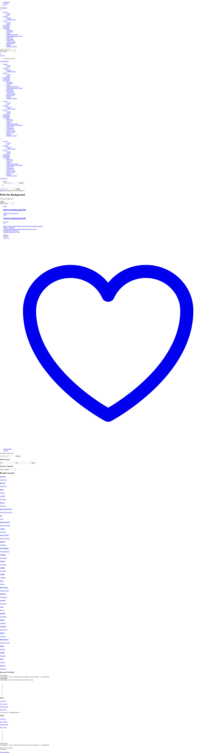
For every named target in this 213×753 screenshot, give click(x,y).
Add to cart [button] (6, 238)
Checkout (5, 3)
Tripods (9, 22)
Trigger (8, 33)
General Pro (4, 712)
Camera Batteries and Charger (14, 36)
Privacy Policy (4, 704)
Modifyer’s (9, 30)
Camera (5, 12)
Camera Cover (10, 40)
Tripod (5, 21)
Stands (8, 24)
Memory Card (10, 43)
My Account (3, 709)
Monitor (9, 45)
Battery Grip (10, 37)
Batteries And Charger (12, 34)
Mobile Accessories (12, 46)
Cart (4, 5)
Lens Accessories (11, 42)
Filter (33, 463)
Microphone (6, 25)
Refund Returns (4, 707)
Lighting (5, 16)
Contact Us (3, 701)
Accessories (6, 28)
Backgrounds (10, 39)
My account (6, 2)
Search (5, 181)
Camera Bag (6, 27)
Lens (8, 15)
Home (1, 190)
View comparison (4, 752)
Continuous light (11, 19)
